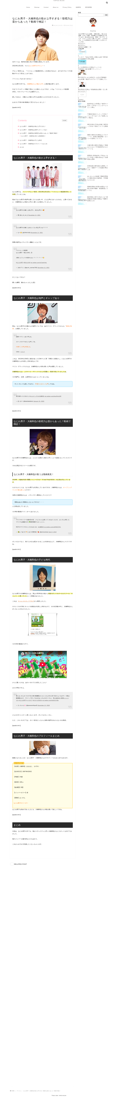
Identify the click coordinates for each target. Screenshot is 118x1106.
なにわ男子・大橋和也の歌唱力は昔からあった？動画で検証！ (39, 133)
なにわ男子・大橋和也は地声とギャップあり (33, 129)
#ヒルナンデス (34, 396)
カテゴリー (81, 45)
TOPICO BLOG (59, 0)
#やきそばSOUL (37, 700)
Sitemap (36, 7)
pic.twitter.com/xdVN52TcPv (52, 527)
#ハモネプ (29, 700)
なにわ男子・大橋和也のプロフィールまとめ (33, 143)
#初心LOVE (27, 262)
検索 (79, 12)
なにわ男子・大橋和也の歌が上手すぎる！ (33, 126)
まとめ (22, 147)
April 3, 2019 (52, 532)
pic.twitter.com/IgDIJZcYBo (50, 700)
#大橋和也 (41, 396)
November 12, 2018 (44, 705)
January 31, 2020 (39, 401)
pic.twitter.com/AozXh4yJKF (53, 396)
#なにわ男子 (19, 262)
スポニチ (22, 351)
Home (28, 7)
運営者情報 (88, 7)
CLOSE (64, 120)
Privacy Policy (67, 7)
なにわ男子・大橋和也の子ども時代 (31, 140)
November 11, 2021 (34, 215)
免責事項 (78, 7)
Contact (46, 7)
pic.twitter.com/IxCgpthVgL (39, 262)
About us (55, 7)
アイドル (15, 15)
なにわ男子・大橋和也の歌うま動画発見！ (33, 136)
